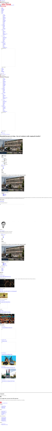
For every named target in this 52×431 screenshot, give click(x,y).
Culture (2, 29)
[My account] (3, 73)
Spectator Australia (4, 417)
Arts (3, 30)
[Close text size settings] (2, 156)
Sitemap (2, 414)
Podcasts (4, 84)
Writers (2, 8)
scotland (3, 270)
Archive (2, 12)
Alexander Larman (2, 275)
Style (3, 40)
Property (4, 39)
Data (3, 27)
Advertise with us (4, 406)
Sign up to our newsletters (5, 424)
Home (4, 18)
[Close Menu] (0, 74)
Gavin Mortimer (3, 379)
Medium (6, 159)
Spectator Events (4, 420)
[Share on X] (3, 167)
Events (2, 11)
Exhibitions (4, 95)
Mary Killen (1, 289)
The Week (4, 106)
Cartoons (4, 110)
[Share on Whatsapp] (3, 168)
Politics (4, 14)
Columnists (4, 44)
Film (3, 32)
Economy (4, 28)
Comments (4, 165)
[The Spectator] (0, 6)
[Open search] (0, 73)
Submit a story (3, 407)
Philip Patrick (1, 310)
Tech (3, 16)
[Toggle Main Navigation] (1, 5)
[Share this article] (2, 169)
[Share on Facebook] (3, 236)
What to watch (5, 37)
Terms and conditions (4, 412)
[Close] (1, 396)
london (2, 269)
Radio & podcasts (5, 97)
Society (4, 26)
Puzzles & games (5, 47)
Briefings (3, 10)
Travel (4, 38)
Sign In (2, 73)
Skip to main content (2, 0)
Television (4, 34)
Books (4, 108)
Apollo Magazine (4, 418)
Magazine (4, 17)
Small (5, 158)
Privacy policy (3, 411)
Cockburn (4, 15)
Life (3, 46)
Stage (3, 35)
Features (4, 43)
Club (3, 86)
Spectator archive (4, 419)
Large (6, 160)
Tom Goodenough (2, 300)
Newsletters (3, 9)
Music (4, 33)
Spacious (6, 164)
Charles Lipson (2, 201)
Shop (2, 13)
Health (4, 41)
